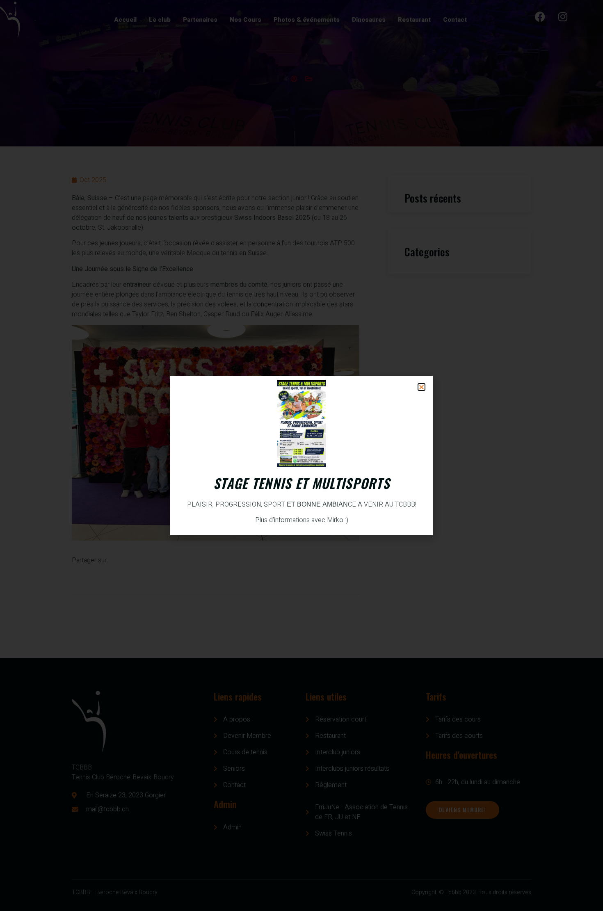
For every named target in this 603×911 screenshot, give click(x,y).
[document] (301, 455)
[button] (421, 387)
